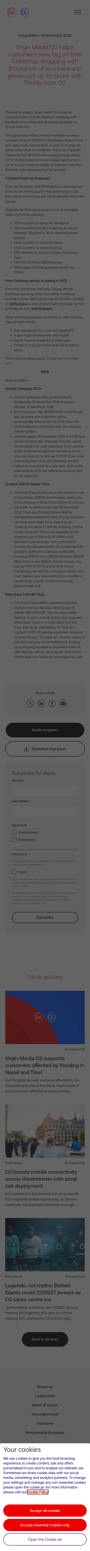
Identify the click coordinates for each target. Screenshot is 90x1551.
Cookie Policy (37, 1492)
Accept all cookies (45, 1510)
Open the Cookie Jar (45, 1539)
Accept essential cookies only (44, 1525)
